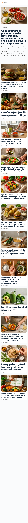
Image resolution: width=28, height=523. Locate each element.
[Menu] (25, 2)
